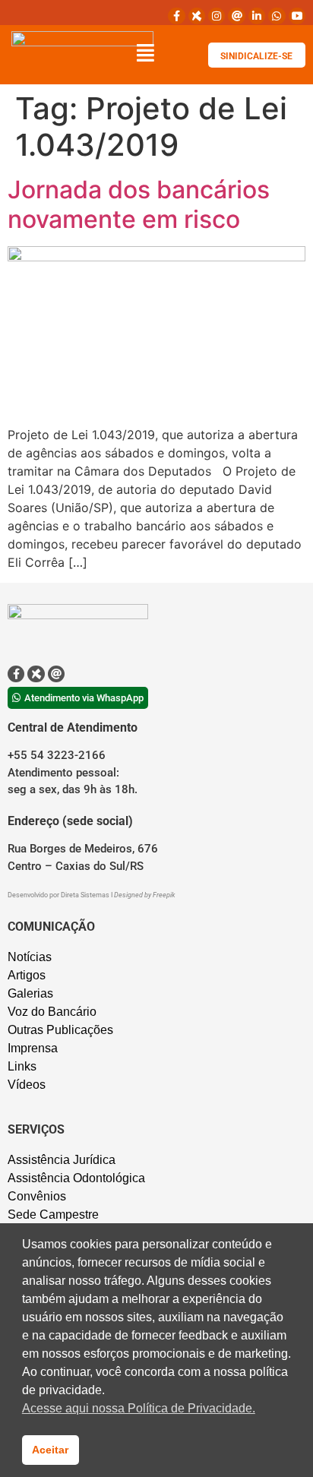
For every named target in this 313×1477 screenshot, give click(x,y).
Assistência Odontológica (76, 1178)
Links (22, 1066)
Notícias (30, 956)
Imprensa (33, 1048)
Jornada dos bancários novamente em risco (139, 204)
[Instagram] (216, 16)
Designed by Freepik (144, 895)
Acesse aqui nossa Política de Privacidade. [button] (138, 1408)
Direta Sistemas (86, 895)
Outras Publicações (60, 1029)
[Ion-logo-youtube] (297, 16)
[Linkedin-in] (256, 16)
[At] (236, 16)
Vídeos (27, 1084)
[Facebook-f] (176, 16)
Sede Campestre (53, 1214)
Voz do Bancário (52, 1011)
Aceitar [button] (50, 1450)
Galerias (30, 993)
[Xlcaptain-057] (196, 16)
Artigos (27, 975)
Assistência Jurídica (61, 1159)
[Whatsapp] (276, 16)
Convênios (37, 1196)
